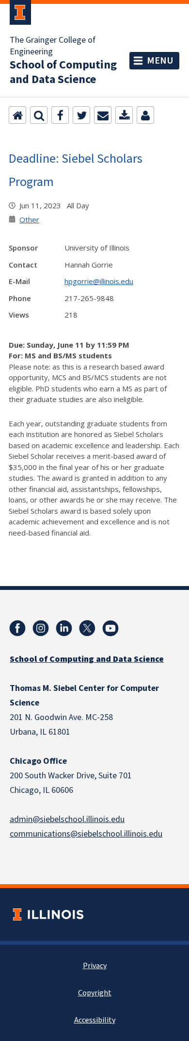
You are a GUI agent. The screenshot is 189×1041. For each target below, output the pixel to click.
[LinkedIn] (64, 628)
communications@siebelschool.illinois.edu (86, 834)
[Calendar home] (17, 115)
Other (29, 219)
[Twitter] (81, 115)
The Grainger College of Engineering (52, 46)
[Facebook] (60, 115)
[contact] (145, 115)
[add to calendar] (124, 115)
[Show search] (38, 115)
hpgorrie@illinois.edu (98, 281)
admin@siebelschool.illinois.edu (67, 819)
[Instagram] (40, 628)
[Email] (102, 115)
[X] (87, 628)
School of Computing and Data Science (63, 72)
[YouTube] (110, 628)
